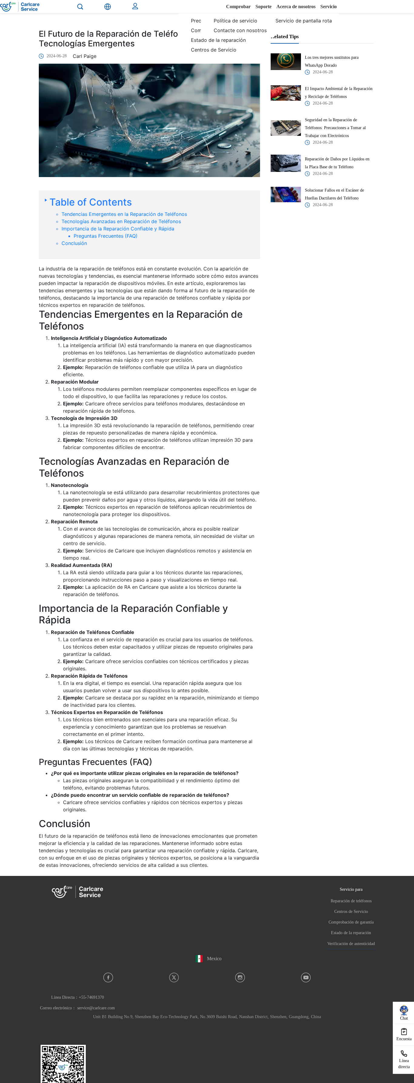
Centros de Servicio (351, 911)
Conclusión (74, 243)
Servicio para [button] (351, 889)
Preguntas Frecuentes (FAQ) (106, 236)
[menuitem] (214, 45)
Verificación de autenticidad (351, 943)
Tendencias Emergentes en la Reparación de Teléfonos (124, 214)
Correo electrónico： (77, 1008)
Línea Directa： (77, 997)
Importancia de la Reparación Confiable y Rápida (118, 229)
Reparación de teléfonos (351, 901)
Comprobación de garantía (351, 922)
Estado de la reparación (351, 932)
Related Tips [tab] (285, 36)
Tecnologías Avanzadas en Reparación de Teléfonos (121, 221)
